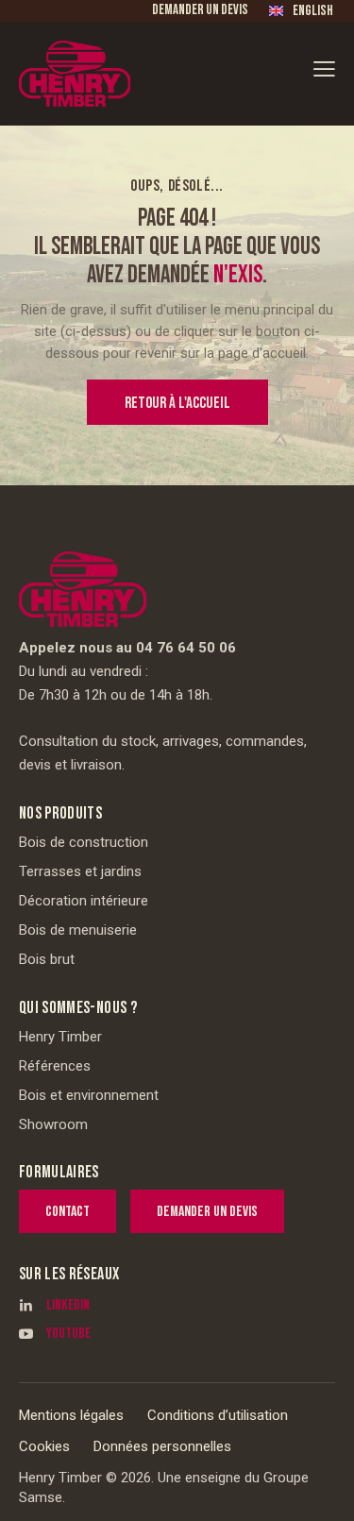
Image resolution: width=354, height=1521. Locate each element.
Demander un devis (200, 10)
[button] (324, 68)
